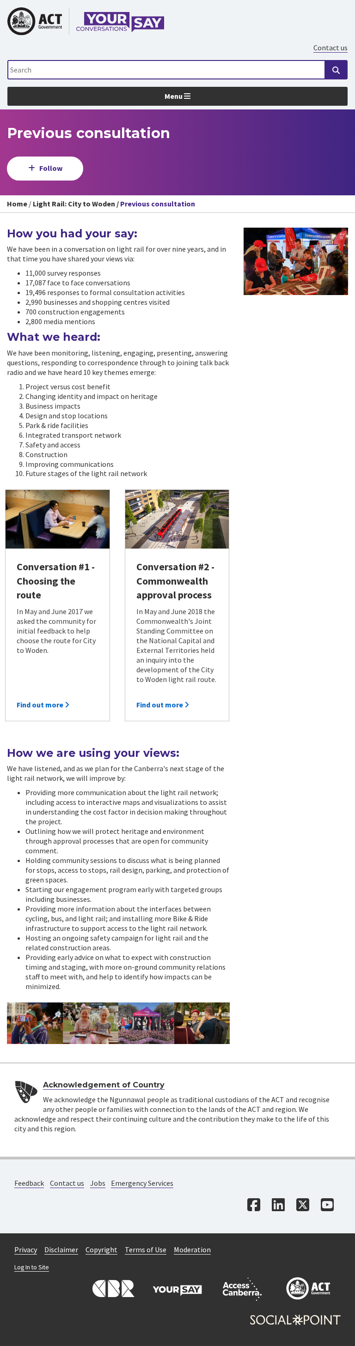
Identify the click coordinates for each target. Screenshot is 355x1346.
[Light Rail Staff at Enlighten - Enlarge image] (202, 1023)
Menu (174, 96)
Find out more (41, 704)
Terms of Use (145, 1249)
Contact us (330, 47)
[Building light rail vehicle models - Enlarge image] (91, 1023)
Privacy (25, 1249)
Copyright (101, 1249)
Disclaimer (61, 1249)
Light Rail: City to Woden (74, 203)
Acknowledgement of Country (104, 1084)
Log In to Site (31, 1267)
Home (17, 203)
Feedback (29, 1183)
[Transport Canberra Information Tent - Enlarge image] (146, 1023)
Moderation (192, 1249)
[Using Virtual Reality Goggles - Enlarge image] (35, 1023)
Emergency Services (142, 1183)
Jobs (97, 1183)
